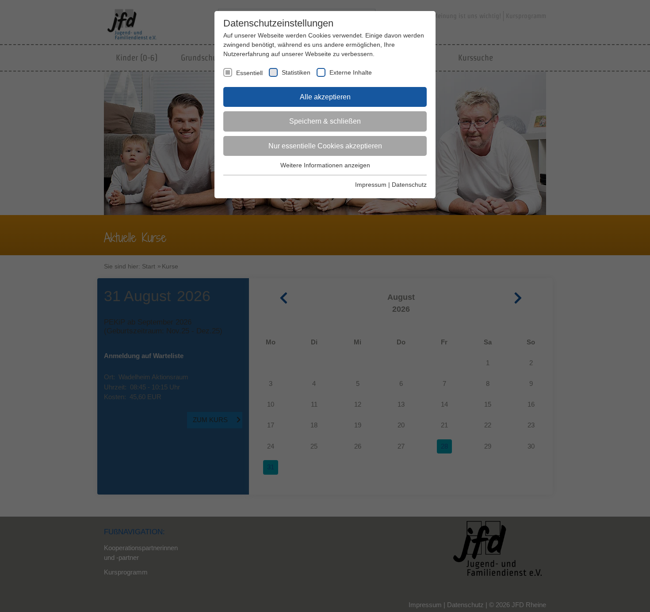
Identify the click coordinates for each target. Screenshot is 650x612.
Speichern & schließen (325, 121)
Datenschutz (409, 184)
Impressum (370, 184)
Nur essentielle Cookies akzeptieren (325, 146)
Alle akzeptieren (325, 97)
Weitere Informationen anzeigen (325, 165)
